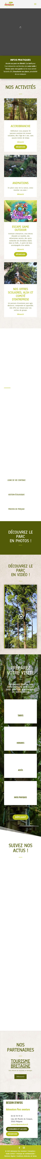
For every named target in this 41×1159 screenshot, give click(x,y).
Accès (20, 770)
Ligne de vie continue (16, 480)
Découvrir (20, 142)
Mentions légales (9, 1156)
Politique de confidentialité (25, 1154)
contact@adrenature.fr (19, 1124)
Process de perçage (16, 509)
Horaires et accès (17, 1129)
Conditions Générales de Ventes (27, 1156)
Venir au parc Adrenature (19, 996)
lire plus (9, 911)
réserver (20, 147)
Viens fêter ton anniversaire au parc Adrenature (16, 891)
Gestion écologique (16, 494)
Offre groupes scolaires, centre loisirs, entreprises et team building (19, 946)
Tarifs (20, 715)
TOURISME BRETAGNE (20, 1063)
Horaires (20, 742)
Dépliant (20, 817)
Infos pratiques (20, 797)
